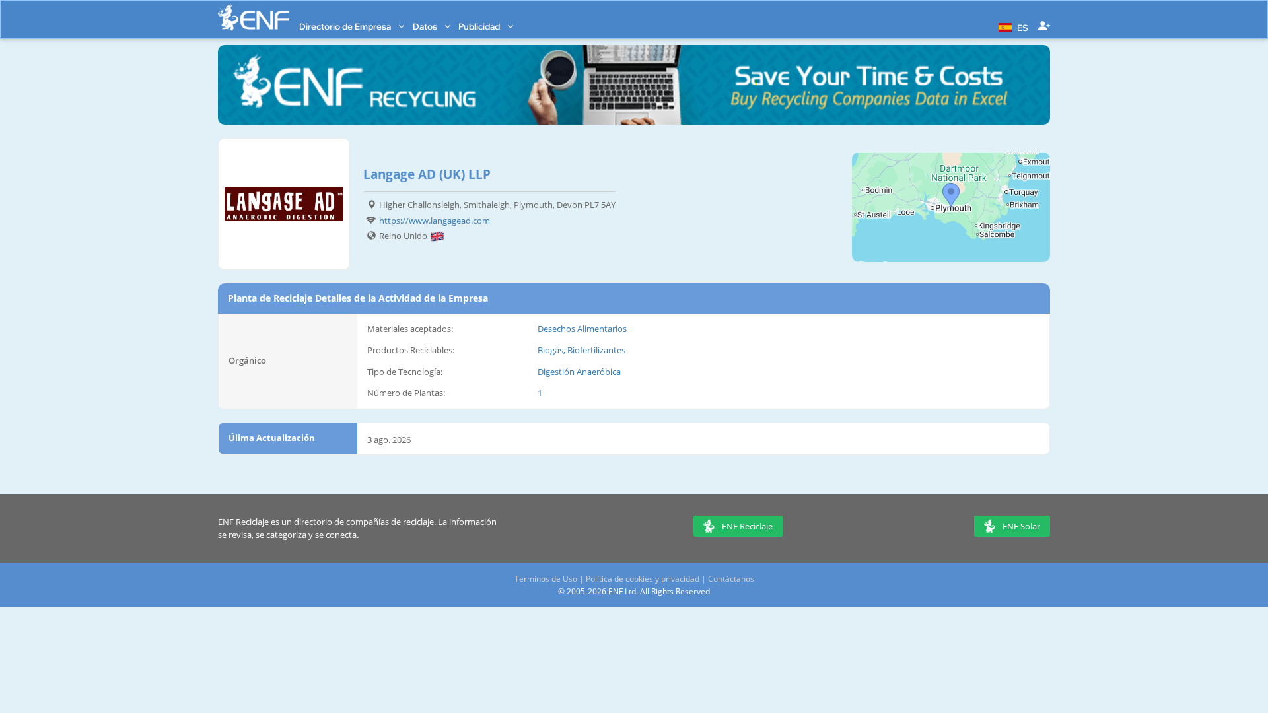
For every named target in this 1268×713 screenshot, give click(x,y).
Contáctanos (731, 578)
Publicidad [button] (480, 26)
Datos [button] (426, 26)
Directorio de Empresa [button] (346, 26)
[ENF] (253, 17)
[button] (1011, 26)
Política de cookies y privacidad (642, 578)
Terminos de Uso (545, 578)
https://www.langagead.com (434, 220)
